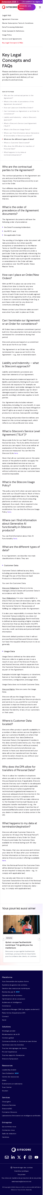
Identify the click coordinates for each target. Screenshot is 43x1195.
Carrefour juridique (21, 1171)
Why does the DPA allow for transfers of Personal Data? (19, 147)
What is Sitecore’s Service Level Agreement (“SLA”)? (20, 124)
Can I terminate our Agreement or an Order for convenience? (21, 112)
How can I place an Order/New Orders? (18, 108)
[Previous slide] (3, 938)
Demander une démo (25, 7)
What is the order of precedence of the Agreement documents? (19, 103)
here (16, 453)
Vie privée (21, 1174)
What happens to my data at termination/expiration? (15, 153)
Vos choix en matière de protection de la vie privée (21, 1178)
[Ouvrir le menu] (40, 7)
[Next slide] (39, 938)
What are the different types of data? (19, 139)
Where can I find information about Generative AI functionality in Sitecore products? (21, 134)
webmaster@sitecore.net (21, 1181)
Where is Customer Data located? (17, 143)
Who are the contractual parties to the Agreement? (19, 96)
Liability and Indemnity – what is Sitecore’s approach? (20, 118)
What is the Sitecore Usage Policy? (17, 129)
